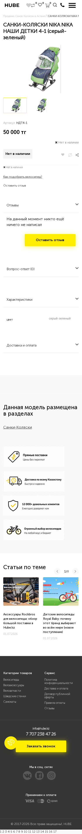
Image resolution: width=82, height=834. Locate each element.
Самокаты (9, 701)
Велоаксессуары (13, 685)
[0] (33, 5)
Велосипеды (11, 679)
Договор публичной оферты (57, 695)
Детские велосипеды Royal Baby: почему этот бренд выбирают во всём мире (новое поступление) (59, 623)
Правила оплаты (54, 702)
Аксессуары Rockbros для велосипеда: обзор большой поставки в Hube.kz (20, 620)
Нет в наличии (17, 154)
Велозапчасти (12, 690)
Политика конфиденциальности (58, 681)
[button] (10, 743)
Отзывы (49, 708)
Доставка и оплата (56, 688)
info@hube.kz (41, 728)
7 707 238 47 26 (41, 734)
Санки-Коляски (17, 427)
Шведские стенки (14, 696)
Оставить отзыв (14, 185)
